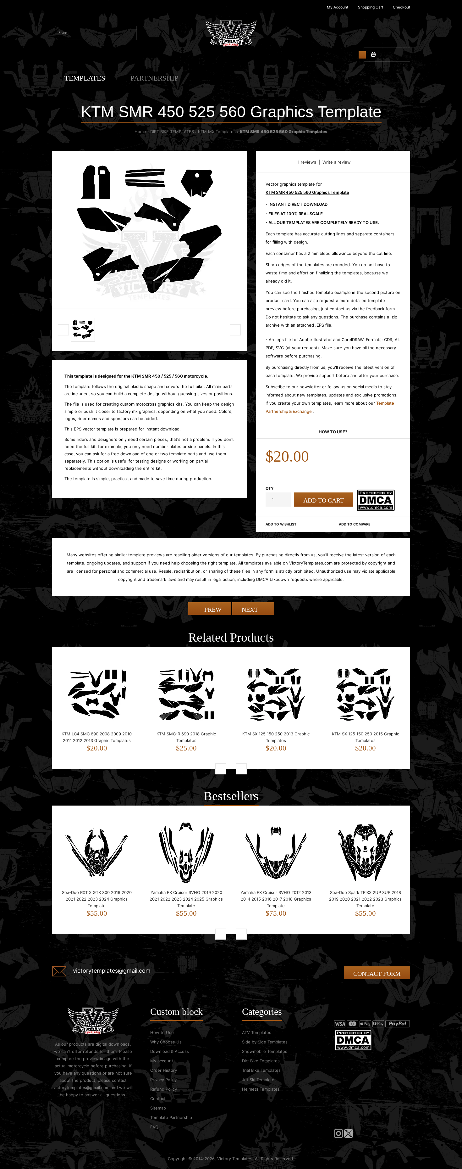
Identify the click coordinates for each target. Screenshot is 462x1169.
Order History (163, 1070)
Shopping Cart (370, 7)
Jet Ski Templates (259, 1079)
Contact (158, 1098)
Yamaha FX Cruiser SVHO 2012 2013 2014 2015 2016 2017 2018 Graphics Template (275, 899)
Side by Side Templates (265, 1041)
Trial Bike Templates (261, 1070)
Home (140, 131)
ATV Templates (256, 1032)
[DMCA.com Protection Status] (376, 509)
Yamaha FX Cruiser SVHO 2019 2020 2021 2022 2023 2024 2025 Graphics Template (186, 899)
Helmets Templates (261, 1089)
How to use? (333, 431)
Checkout (401, 7)
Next (251, 609)
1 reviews (307, 162)
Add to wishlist (281, 524)
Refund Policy (163, 1089)
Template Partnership (171, 1117)
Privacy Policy (163, 1079)
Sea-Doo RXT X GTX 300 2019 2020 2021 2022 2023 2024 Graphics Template (97, 899)
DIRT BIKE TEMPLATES (172, 131)
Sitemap (158, 1107)
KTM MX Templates (217, 131)
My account (161, 1060)
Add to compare (355, 524)
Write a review (336, 162)
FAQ (154, 1126)
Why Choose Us (166, 1041)
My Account (337, 7)
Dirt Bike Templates (261, 1060)
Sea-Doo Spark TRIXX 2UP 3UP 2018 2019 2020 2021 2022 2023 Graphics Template (365, 899)
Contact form (377, 973)
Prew (212, 609)
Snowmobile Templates (264, 1051)
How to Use (162, 1032)
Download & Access (169, 1051)
